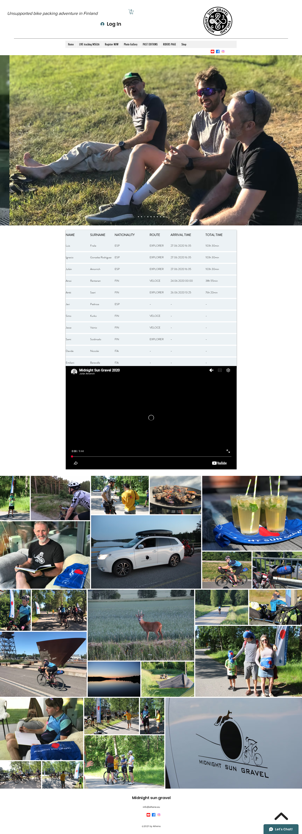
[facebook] (218, 51)
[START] (151, 216)
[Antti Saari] (141, 216)
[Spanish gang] (144, 216)
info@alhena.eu (151, 806)
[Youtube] (212, 51)
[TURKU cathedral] (163, 216)
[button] (131, 11)
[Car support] (154, 216)
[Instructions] (147, 216)
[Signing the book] (157, 216)
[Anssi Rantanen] (138, 216)
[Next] (282, 140)
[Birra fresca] (160, 216)
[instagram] (223, 51)
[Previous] (19, 140)
